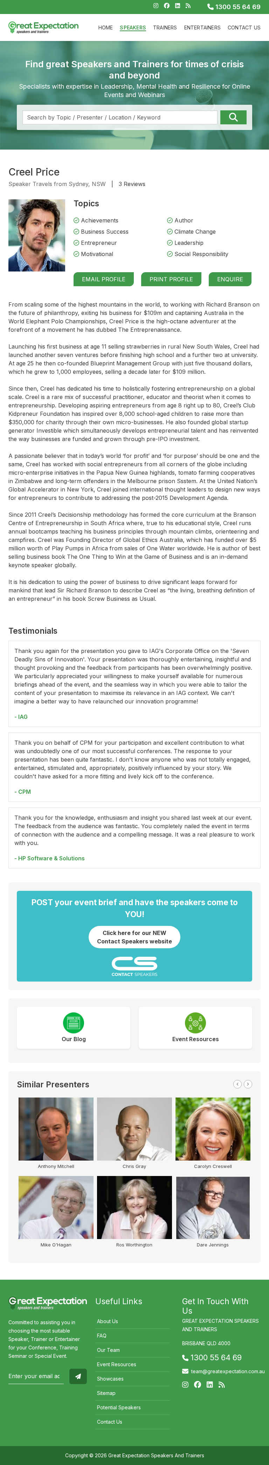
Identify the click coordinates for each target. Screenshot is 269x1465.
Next (248, 1084)
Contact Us (244, 27)
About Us (107, 1321)
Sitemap (106, 1393)
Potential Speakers (119, 1407)
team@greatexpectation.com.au (228, 1371)
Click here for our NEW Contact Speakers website (134, 937)
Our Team (108, 1350)
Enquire (230, 279)
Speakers (133, 27)
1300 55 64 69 (237, 7)
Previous (237, 1084)
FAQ (101, 1336)
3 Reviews (132, 183)
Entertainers (202, 27)
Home (105, 27)
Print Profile (171, 279)
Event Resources (116, 1364)
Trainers (165, 27)
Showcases (110, 1379)
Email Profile (103, 279)
